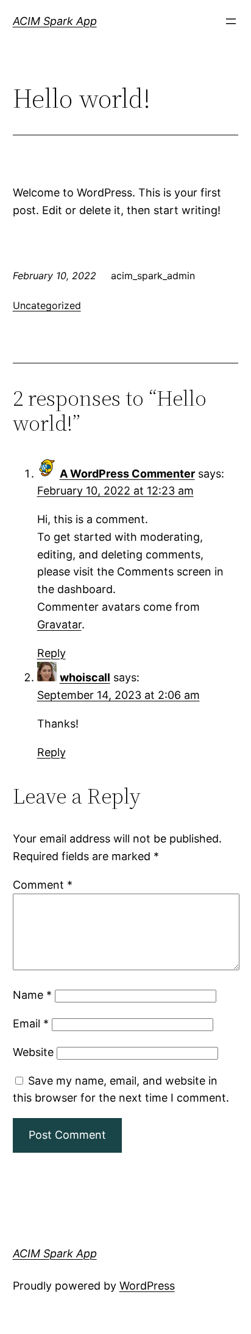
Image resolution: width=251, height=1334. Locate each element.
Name (32, 994)
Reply (51, 653)
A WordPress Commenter (127, 473)
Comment (42, 884)
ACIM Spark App (55, 21)
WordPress (147, 1285)
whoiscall (85, 677)
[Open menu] (231, 21)
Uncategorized (47, 305)
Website (33, 1052)
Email (31, 1023)
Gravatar (59, 624)
